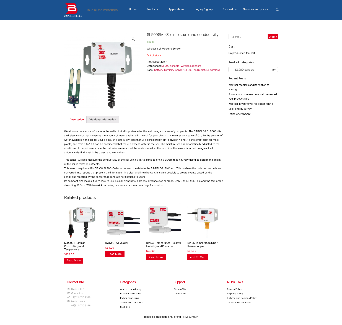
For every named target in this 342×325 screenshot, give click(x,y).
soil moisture (201, 70)
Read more (74, 260)
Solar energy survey (240, 108)
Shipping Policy (235, 293)
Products (152, 9)
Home (132, 9)
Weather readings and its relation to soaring (249, 87)
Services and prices (255, 9)
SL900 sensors (170, 65)
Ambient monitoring (130, 289)
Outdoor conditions (130, 293)
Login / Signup (204, 9)
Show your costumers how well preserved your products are (253, 96)
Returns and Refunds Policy (241, 298)
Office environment (240, 113)
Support (228, 9)
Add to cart (197, 257)
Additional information (102, 119)
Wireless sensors (191, 65)
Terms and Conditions (239, 302)
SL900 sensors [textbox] (252, 69)
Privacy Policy (234, 289)
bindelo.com (78, 301)
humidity (169, 70)
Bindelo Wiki (180, 289)
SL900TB (125, 306)
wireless (215, 70)
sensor (179, 70)
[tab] (77, 119)
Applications (176, 9)
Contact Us (180, 293)
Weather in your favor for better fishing (251, 103)
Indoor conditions (129, 298)
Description (77, 119)
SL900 (188, 70)
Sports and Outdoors (131, 302)
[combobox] (253, 69)
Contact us (77, 293)
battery (158, 70)
